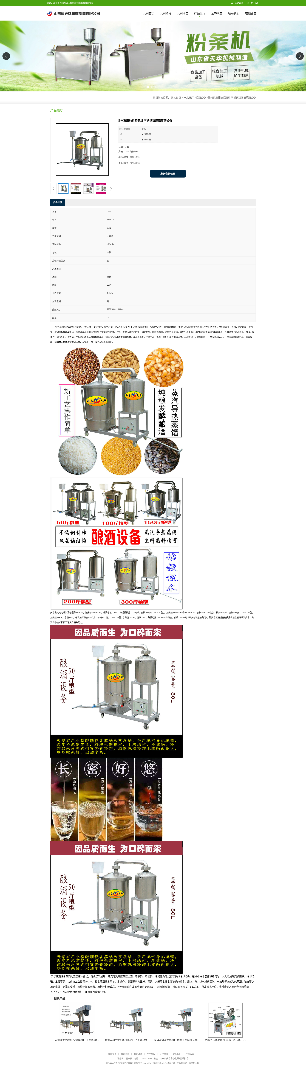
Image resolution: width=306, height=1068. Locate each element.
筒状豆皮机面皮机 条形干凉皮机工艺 (225, 1040)
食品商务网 (182, 1063)
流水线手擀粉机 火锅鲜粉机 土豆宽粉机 (76, 1040)
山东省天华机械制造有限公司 (119, 1063)
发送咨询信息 (167, 173)
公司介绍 (165, 13)
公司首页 (148, 13)
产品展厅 (199, 13)
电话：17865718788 (143, 1058)
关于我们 (255, 3)
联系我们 (233, 13)
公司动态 (182, 13)
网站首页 (239, 3)
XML (162, 1063)
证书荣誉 (216, 13)
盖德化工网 (194, 1063)
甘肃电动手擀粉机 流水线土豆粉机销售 (126, 1040)
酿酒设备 (201, 97)
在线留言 (250, 13)
